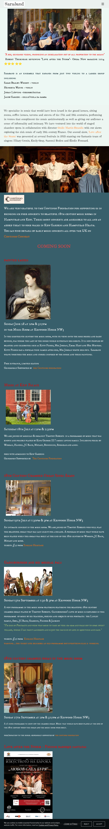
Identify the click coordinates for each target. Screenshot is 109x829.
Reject (86, 824)
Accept (99, 824)
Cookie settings (70, 824)
